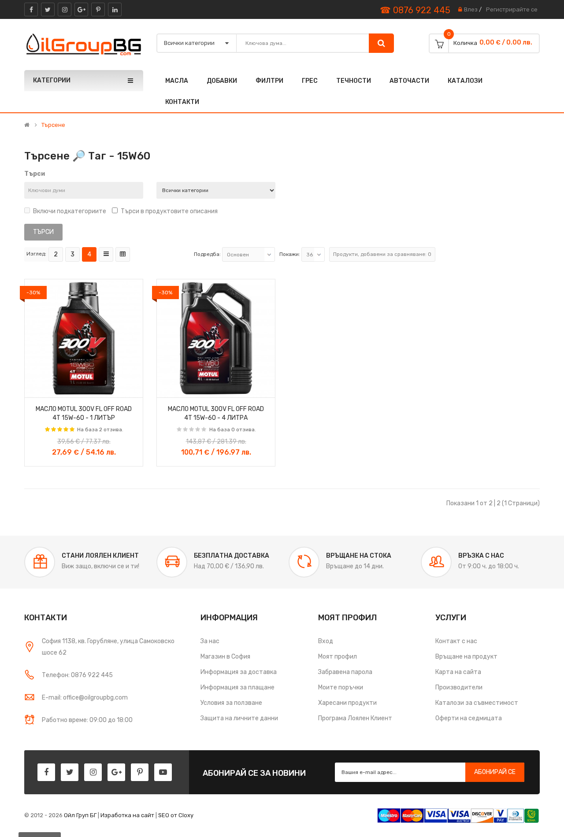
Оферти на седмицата (468, 718)
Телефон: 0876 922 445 (77, 675)
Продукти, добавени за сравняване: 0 (382, 254)
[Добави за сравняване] (133, 388)
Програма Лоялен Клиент (355, 718)
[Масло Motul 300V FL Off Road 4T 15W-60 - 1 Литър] (84, 338)
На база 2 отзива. (100, 429)
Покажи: (289, 254)
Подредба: (207, 254)
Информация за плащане (237, 687)
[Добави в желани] (34, 388)
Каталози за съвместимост (476, 703)
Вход (325, 641)
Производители (458, 687)
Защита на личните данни (239, 718)
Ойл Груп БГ (80, 815)
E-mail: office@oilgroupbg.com (85, 697)
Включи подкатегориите (69, 211)
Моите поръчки (340, 687)
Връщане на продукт (466, 656)
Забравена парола (345, 672)
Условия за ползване (231, 703)
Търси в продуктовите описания (169, 211)
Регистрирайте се (512, 9)
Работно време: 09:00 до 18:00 (87, 720)
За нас (209, 641)
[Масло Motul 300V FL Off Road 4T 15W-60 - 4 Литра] (216, 338)
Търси (34, 174)
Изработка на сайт (127, 815)
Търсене (53, 125)
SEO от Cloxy (175, 815)
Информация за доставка (238, 672)
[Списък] (106, 254)
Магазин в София (225, 656)
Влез (471, 9)
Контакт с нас (456, 641)
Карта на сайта (458, 672)
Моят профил (337, 656)
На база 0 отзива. (232, 429)
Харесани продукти (347, 703)
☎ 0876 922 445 (415, 10)
